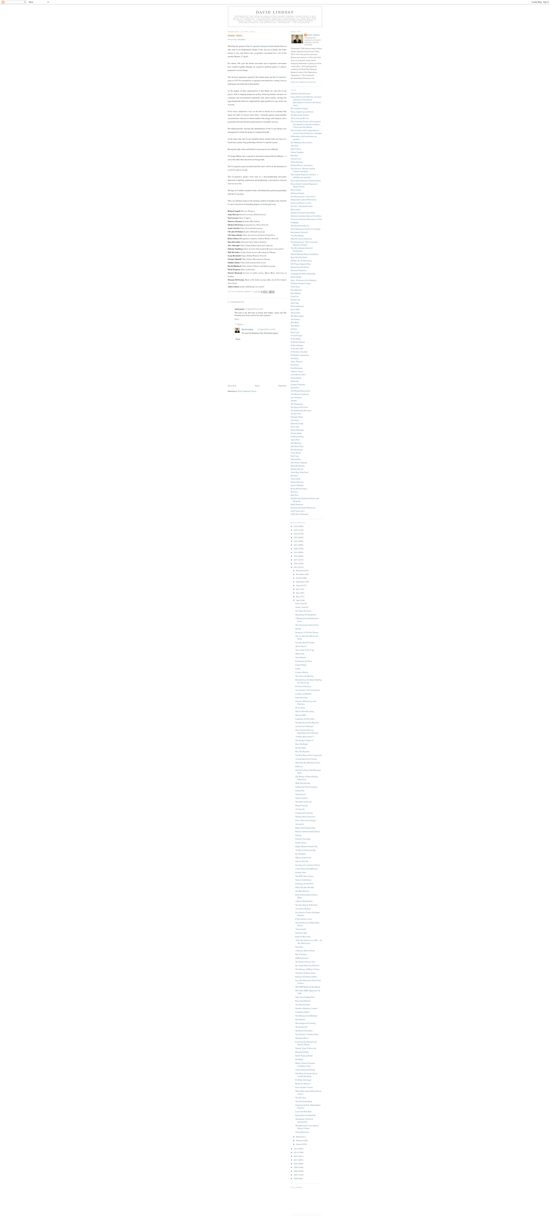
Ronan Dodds (296, 277)
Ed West (294, 329)
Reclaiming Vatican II (299, 232)
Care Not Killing (297, 235)
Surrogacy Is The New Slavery (307, 632)
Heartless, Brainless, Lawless (306, 1008)
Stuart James (295, 312)
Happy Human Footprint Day (306, 846)
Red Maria (295, 322)
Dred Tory (294, 495)
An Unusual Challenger (304, 726)
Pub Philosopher (297, 316)
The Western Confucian (300, 394)
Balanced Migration (298, 270)
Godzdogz (295, 358)
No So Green (300, 707)
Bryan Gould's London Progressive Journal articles (304, 185)
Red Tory (294, 491)
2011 (296, 1160)
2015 (296, 567)
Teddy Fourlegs (297, 162)
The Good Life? (301, 1027)
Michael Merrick (297, 306)
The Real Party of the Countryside (308, 755)
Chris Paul (295, 420)
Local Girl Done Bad (303, 1111)
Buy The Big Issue (302, 751)
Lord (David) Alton (298, 374)
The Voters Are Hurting (304, 676)
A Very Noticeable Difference (306, 868)
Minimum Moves (302, 1038)
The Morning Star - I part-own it (303, 196)
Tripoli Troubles (301, 798)
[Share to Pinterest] (273, 291)
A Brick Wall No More (304, 901)
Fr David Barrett (297, 345)
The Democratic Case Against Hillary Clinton (306, 1127)
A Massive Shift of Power (305, 950)
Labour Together (297, 152)
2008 (296, 1171)
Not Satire (299, 947)
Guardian (237, 39)
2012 (296, 1156)
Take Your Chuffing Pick (304, 997)
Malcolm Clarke (297, 423)
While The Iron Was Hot (304, 887)
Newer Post (232, 385)
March (298, 1136)
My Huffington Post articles (301, 142)
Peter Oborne (296, 293)
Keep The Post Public (299, 257)
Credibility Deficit (302, 1012)
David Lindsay (275, 12)
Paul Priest (295, 364)
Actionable (299, 824)
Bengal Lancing (301, 805)
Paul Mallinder (296, 368)
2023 (296, 537)
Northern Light (301, 933)
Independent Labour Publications (304, 199)
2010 (296, 1163)
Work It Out (299, 653)
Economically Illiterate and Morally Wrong (306, 1043)
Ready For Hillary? (302, 1083)
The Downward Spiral (303, 1101)
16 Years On (300, 809)
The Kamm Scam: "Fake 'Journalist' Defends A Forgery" (304, 243)
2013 (296, 1152)
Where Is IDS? (300, 715)
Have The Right (301, 744)
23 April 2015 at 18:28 (254, 309)
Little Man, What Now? (300, 472)
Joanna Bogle (296, 378)
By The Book (300, 854)
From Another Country (304, 1087)
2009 (296, 1167)
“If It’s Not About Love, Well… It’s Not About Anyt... (308, 941)
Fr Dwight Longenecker (300, 355)
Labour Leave (296, 158)
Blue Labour (295, 209)
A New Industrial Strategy (305, 1069)
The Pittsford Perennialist (300, 391)
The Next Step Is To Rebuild (306, 905)
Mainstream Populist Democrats (303, 507)
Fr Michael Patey (297, 436)
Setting (298, 628)
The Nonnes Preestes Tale (305, 961)
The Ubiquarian (297, 404)
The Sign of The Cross (299, 407)
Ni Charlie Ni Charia (303, 611)
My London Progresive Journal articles (306, 180)
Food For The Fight (302, 839)
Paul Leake (295, 332)
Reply (237, 319)
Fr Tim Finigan (296, 335)
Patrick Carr (295, 299)
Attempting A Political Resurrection (304, 1120)
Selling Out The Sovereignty (306, 787)
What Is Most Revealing (304, 711)
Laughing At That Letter (304, 719)
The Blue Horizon (302, 891)
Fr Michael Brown (298, 342)
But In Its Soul (301, 954)
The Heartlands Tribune (300, 115)
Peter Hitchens (296, 290)
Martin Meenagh (297, 430)
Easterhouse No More (303, 661)
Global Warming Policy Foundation (304, 254)
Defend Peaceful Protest (300, 267)
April (298, 600)
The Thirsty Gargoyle (299, 462)
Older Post (282, 385)
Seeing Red (299, 790)
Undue (297, 668)
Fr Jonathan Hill (297, 348)
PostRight (294, 222)
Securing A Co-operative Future (307, 865)
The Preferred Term (302, 1004)
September (300, 581)
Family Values (300, 842)
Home (257, 385)
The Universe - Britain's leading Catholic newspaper (303, 170)
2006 (296, 1178)
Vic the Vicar (296, 413)
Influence (298, 766)
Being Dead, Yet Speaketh (305, 1115)
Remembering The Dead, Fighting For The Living (308, 681)
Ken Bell (294, 475)
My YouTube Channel (299, 108)
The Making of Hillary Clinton (307, 969)
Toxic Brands (300, 657)
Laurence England (298, 384)
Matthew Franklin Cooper (301, 283)
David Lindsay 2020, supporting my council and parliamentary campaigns (306, 131)
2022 (296, 541)
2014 (296, 1148)
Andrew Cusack (297, 371)
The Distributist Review (300, 225)
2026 (296, 526)
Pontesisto (295, 381)
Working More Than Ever (305, 816)
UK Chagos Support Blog (301, 264)
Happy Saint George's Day (305, 827)
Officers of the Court (303, 857)
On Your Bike (300, 747)
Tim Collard (295, 478)
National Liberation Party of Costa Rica (306, 216)
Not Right (299, 1059)
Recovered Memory (303, 1001)
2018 (296, 556)
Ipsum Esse (295, 387)
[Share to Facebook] (270, 291)
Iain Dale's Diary (297, 446)
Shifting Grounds (297, 193)
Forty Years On (301, 603)
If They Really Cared (303, 919)
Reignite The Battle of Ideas (306, 976)
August (299, 585)
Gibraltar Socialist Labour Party (303, 212)
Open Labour (296, 149)
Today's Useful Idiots (303, 880)
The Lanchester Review (300, 118)
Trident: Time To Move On (305, 1048)
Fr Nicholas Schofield (299, 351)
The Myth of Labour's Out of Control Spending (306, 1075)
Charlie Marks (296, 433)
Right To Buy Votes (303, 936)
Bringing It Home (302, 1052)
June (298, 593)
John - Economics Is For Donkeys (304, 280)
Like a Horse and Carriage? (305, 820)
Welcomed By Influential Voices (307, 762)
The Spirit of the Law (303, 801)
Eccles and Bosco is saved (301, 203)
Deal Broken (300, 1019)
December (300, 570)
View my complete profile (303, 82)
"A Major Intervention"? (304, 736)
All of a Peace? (301, 646)
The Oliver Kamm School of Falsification (301, 249)
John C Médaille (297, 485)
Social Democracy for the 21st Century (306, 229)
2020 (296, 548)
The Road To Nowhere (304, 1030)
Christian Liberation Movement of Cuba (306, 219)
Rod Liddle (295, 309)
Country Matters (301, 672)
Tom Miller (295, 325)
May (298, 596)
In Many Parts (300, 872)
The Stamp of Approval (304, 740)
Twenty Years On (301, 607)
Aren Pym (294, 145)
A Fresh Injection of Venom (306, 759)
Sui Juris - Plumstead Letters (302, 206)
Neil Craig (295, 456)
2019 (296, 552)
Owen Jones (295, 286)
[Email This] (262, 291)
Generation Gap (301, 697)
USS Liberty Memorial (299, 514)
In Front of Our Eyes (303, 686)
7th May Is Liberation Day (305, 850)
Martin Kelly (296, 459)
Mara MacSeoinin (298, 465)
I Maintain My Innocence (301, 93)
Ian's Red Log (296, 443)
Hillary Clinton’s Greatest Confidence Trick (305, 1064)
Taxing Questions (302, 1132)
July (298, 589)
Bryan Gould (296, 190)
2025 (296, 530)
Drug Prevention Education (301, 238)
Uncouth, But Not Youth (304, 642)
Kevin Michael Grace (299, 488)
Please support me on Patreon (302, 111)
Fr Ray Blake (296, 338)
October (299, 578)
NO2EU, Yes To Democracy (301, 260)
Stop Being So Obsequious (305, 614)
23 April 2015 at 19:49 (266, 329)
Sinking (298, 835)
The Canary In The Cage (304, 650)
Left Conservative (298, 511)
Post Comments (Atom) (247, 391)
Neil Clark (295, 303)
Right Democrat (297, 504)
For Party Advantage (303, 1080)
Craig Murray (296, 452)
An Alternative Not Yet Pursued (307, 690)
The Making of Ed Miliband (306, 1015)
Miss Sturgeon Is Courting (305, 1023)
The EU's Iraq (300, 1097)
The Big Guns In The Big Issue (307, 722)
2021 (296, 545)
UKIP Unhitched (301, 958)
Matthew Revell (297, 469)
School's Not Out (301, 861)
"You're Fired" (300, 929)
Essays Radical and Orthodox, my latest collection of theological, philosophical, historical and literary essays (306, 101)
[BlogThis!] (265, 291)
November (300, 574)
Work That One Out (302, 783)
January (299, 1144)
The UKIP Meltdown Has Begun (307, 986)
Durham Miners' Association (302, 165)
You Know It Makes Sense (305, 973)
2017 (296, 559)
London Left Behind (303, 693)
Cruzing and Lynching (304, 813)
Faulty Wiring (300, 665)
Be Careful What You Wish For (307, 965)
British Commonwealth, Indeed (307, 831)
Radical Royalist (297, 482)
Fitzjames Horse (297, 417)
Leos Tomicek (296, 397)
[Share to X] (267, 291)
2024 (296, 533)
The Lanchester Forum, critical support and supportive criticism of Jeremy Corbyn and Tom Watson (306, 124)
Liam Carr (294, 296)
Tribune (294, 400)
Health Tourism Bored (303, 1055)
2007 (296, 1174)
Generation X (300, 794)
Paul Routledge (297, 449)
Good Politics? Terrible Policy (307, 1034)
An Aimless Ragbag (303, 908)
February (299, 1140)
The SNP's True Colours (304, 876)
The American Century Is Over (307, 625)
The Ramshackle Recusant (301, 410)
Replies (240, 324)
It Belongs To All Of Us (304, 883)
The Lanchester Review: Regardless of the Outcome (306, 731)
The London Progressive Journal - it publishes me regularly (304, 176)
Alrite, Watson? (297, 361)
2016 (296, 563)
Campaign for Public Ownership (303, 273)
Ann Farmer (295, 319)
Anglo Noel (295, 439)
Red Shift (294, 155)
